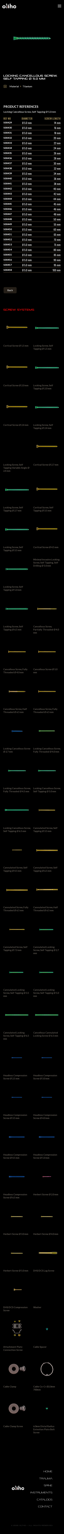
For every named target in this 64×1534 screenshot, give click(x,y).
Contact (45, 1506)
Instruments (41, 1492)
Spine (48, 1485)
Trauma (45, 1478)
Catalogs (44, 1499)
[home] (8, 6)
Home (47, 1471)
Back (10, 290)
